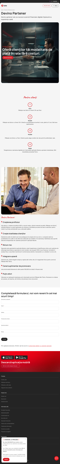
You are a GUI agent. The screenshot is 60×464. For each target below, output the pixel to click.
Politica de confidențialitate (7, 423)
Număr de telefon (4, 325)
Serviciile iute (4, 418)
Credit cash (4, 379)
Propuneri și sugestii (6, 431)
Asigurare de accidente (6, 387)
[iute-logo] (4, 6)
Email (2, 305)
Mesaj (2, 331)
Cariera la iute (4, 401)
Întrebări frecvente (5, 410)
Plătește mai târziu (5, 382)
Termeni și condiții (5, 429)
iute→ (2, 10)
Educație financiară (5, 421)
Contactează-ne (5, 415)
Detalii (6, 459)
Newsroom (3, 399)
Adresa (2, 312)
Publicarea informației (6, 426)
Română (55, 1)
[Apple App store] (7, 357)
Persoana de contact (5, 318)
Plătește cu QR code (6, 385)
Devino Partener (5, 440)
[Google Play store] (21, 357)
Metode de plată (5, 412)
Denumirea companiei (5, 299)
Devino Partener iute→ (9, 10)
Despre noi (3, 396)
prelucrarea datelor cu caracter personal (40, 346)
